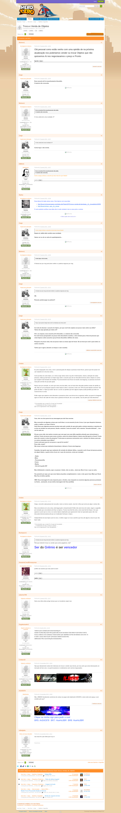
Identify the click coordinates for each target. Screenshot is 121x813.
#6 (101, 195)
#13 (101, 497)
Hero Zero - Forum (21, 808)
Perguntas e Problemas (38, 779)
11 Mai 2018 (87, 785)
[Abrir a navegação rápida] (102, 19)
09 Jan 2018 (87, 791)
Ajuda (46, 811)
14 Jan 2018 (87, 797)
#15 (101, 562)
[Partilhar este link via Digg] (21, 766)
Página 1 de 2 (21, 34)
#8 (101, 251)
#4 (101, 135)
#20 (101, 730)
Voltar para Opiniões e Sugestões (96, 762)
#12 (101, 412)
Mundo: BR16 (45, 789)
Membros (37, 19)
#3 (101, 103)
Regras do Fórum (53, 19)
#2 (101, 75)
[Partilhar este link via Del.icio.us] (23, 766)
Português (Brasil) (23, 811)
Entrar (95, 1)
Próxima (31, 34)
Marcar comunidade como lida (35, 811)
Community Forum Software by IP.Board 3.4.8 (94, 811)
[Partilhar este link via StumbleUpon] (28, 766)
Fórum (30, 19)
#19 (101, 690)
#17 (101, 624)
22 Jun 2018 (87, 780)
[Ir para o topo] (60, 812)
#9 (101, 284)
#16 (101, 595)
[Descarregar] (35, 766)
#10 (101, 315)
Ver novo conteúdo (94, 19)
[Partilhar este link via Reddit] (25, 766)
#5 (101, 164)
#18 (101, 659)
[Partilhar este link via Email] (30, 766)
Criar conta (100, 1)
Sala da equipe (35, 789)
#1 (101, 42)
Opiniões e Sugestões (37, 774)
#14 (101, 532)
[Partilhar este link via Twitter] (18, 766)
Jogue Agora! (21, 19)
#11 (101, 363)
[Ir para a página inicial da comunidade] (39, 10)
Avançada (103, 6)
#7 (101, 223)
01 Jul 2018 (87, 775)
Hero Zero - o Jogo (25, 774)
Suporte (44, 19)
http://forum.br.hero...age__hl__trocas (48, 206)
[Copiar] (32, 766)
